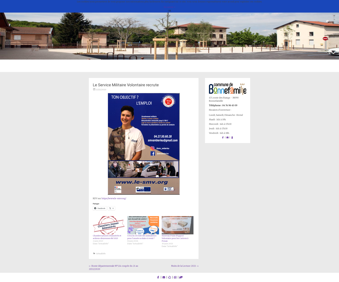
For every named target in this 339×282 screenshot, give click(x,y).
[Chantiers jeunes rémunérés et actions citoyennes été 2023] (109, 225)
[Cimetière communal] (232, 137)
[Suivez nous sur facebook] (223, 137)
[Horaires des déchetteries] (169, 277)
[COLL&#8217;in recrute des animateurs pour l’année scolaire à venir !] (143, 225)
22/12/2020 (101, 89)
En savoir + (169, 7)
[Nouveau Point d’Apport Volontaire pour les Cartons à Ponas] (177, 225)
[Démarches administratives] (181, 277)
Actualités (101, 253)
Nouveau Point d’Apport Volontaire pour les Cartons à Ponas (175, 238)
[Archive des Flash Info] (175, 277)
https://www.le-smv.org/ (114, 198)
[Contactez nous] (227, 137)
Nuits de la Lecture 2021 (185, 266)
